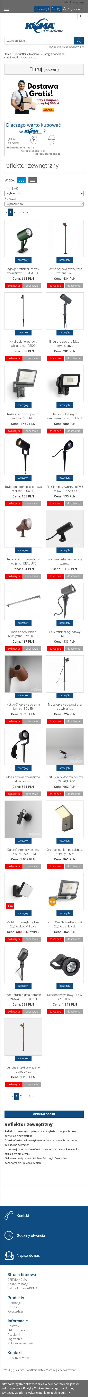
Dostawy (13, 1326)
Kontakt (23, 1215)
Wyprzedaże (15, 1311)
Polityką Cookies (33, 1388)
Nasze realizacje (18, 1284)
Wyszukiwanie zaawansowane (66, 46)
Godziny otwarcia (31, 1235)
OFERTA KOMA (17, 1279)
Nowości (13, 1307)
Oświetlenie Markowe (27, 54)
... (19, 212)
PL (80, 16)
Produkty (16, 1297)
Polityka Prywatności (21, 1343)
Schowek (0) (42, 9)
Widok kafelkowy (21, 180)
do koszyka (14, 285)
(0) (58, 9)
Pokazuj (10, 199)
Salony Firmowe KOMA (22, 1288)
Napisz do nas (28, 1255)
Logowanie (15, 1339)
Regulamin (14, 1334)
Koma (8, 54)
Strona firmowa (22, 1274)
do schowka (32, 285)
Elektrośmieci (16, 1330)
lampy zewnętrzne (54, 54)
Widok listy (32, 180)
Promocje (14, 1303)
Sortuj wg (11, 188)
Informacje (18, 1320)
